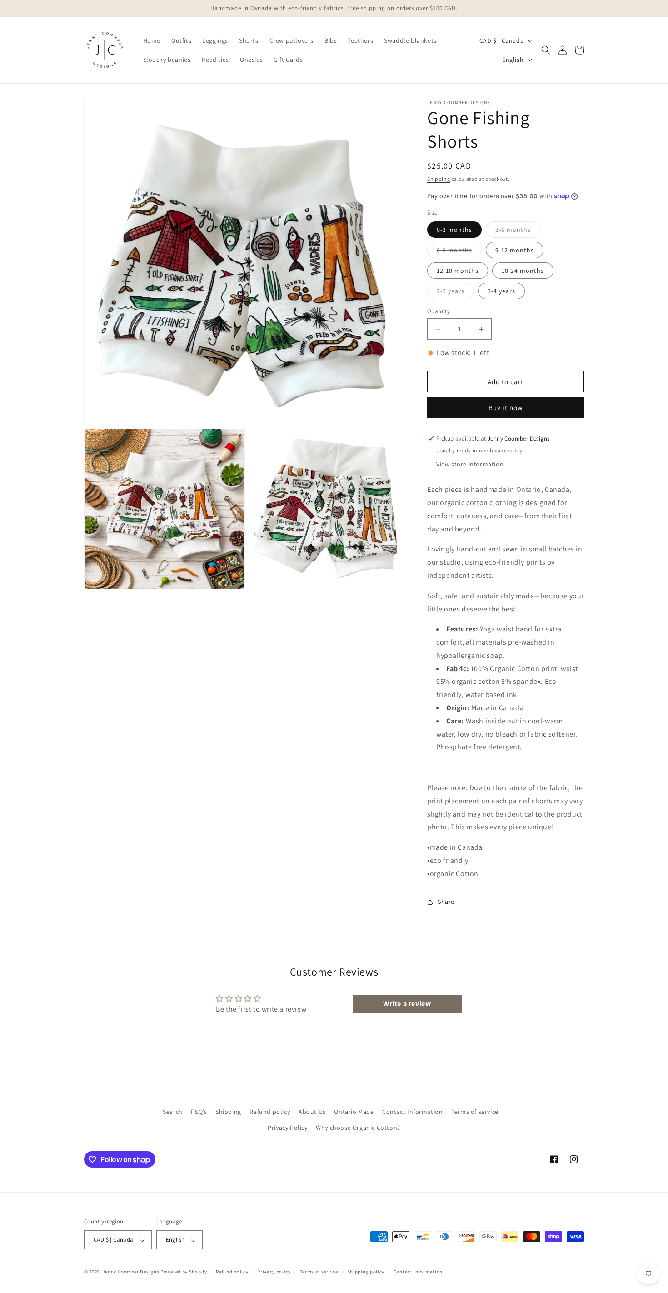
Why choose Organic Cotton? (358, 1127)
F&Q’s (199, 1112)
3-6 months (517, 231)
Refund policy (269, 1112)
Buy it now (506, 407)
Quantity (438, 311)
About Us (312, 1112)
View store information (469, 464)
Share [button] (446, 901)
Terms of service (475, 1112)
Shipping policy (366, 1271)
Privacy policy (274, 1271)
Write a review (407, 1003)
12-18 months (458, 270)
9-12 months (514, 250)
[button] (546, 50)
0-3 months (454, 230)
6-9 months (459, 252)
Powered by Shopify (183, 1272)
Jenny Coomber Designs (131, 1272)
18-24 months (523, 270)
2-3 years (455, 292)
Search (173, 1112)
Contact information (418, 1271)
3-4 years (501, 291)
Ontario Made (354, 1112)
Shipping (438, 178)
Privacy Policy (287, 1127)
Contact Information (412, 1112)
